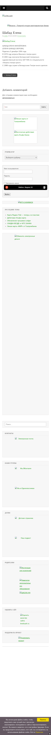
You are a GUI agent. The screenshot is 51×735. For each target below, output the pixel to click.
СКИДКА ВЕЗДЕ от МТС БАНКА (19, 223)
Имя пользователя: (11, 169)
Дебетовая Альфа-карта (16, 218)
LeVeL (6, 36)
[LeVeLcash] (7, 14)
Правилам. (39, 732)
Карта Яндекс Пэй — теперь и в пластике (23, 215)
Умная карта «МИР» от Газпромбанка (22, 226)
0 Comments (22, 36)
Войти (7, 194)
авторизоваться (8, 98)
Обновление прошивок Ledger (19, 221)
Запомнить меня (12, 183)
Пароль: (7, 176)
